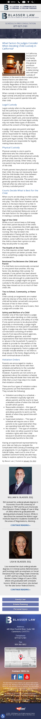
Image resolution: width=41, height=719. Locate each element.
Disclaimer (16, 700)
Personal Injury (20, 609)
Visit (28, 2)
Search (32, 2)
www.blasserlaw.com (30, 695)
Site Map (26, 700)
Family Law (20, 599)
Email (23, 2)
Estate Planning (20, 604)
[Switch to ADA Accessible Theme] (3, 716)
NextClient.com (31, 714)
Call (19, 2)
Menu (13, 2)
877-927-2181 (20, 26)
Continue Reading (20, 525)
